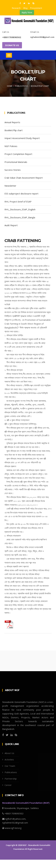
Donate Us (12, 45)
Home (9, 86)
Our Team (10, 765)
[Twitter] (24, 3)
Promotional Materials (15, 161)
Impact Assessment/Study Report (22, 138)
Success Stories (12, 169)
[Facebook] (20, 3)
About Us (9, 753)
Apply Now (27, 12)
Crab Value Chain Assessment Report (23, 177)
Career (8, 784)
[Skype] (33, 3)
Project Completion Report (18, 153)
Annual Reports (12, 122)
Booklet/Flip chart (40, 86)
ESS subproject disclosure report (21, 193)
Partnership (11, 778)
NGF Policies (10, 146)
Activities (9, 759)
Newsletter (10, 185)
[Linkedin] (29, 3)
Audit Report (11, 225)
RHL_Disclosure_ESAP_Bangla (19, 217)
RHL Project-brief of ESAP (18, 201)
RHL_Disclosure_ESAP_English (19, 209)
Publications (21, 86)
